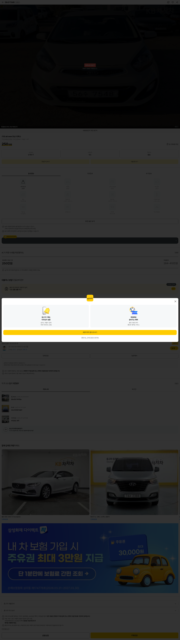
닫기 (175, 301)
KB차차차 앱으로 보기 (90, 332)
